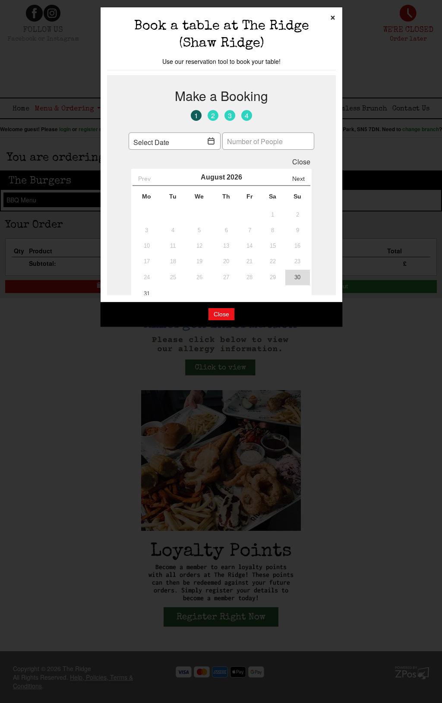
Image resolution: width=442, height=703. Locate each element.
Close (221, 314)
